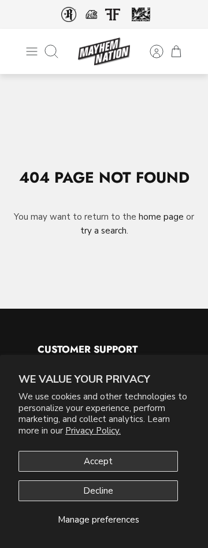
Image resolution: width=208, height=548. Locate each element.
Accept (98, 461)
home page (161, 217)
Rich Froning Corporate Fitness (68, 14)
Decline (98, 491)
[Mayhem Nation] (104, 51)
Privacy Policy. (93, 430)
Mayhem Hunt (141, 14)
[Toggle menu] (31, 51)
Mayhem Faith (91, 14)
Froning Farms (112, 14)
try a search (103, 230)
